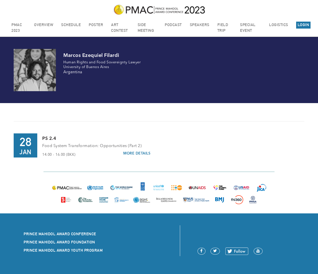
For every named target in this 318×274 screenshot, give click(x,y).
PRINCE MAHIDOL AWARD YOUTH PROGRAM (63, 250)
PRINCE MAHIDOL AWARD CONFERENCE (60, 234)
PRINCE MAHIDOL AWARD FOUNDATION (59, 242)
